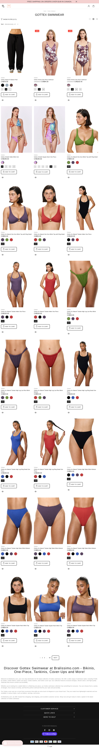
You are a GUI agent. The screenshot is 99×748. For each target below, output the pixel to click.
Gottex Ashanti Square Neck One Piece (45, 157)
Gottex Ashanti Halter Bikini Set (10, 157)
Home (45, 11)
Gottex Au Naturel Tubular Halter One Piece (79, 234)
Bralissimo (9, 6)
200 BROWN (11, 85)
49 (49, 657)
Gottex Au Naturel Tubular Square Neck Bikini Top (15, 625)
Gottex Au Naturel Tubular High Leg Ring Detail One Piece (81, 391)
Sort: (2, 24)
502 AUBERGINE (73, 162)
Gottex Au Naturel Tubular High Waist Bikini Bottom (81, 469)
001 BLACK (7, 317)
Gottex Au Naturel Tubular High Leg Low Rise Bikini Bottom (81, 312)
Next (55, 657)
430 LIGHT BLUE (7, 85)
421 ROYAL (73, 397)
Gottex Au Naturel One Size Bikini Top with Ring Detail (82, 157)
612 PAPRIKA (77, 162)
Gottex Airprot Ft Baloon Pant (9, 79)
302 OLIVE (7, 239)
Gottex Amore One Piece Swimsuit (43, 79)
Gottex (3, 77)
